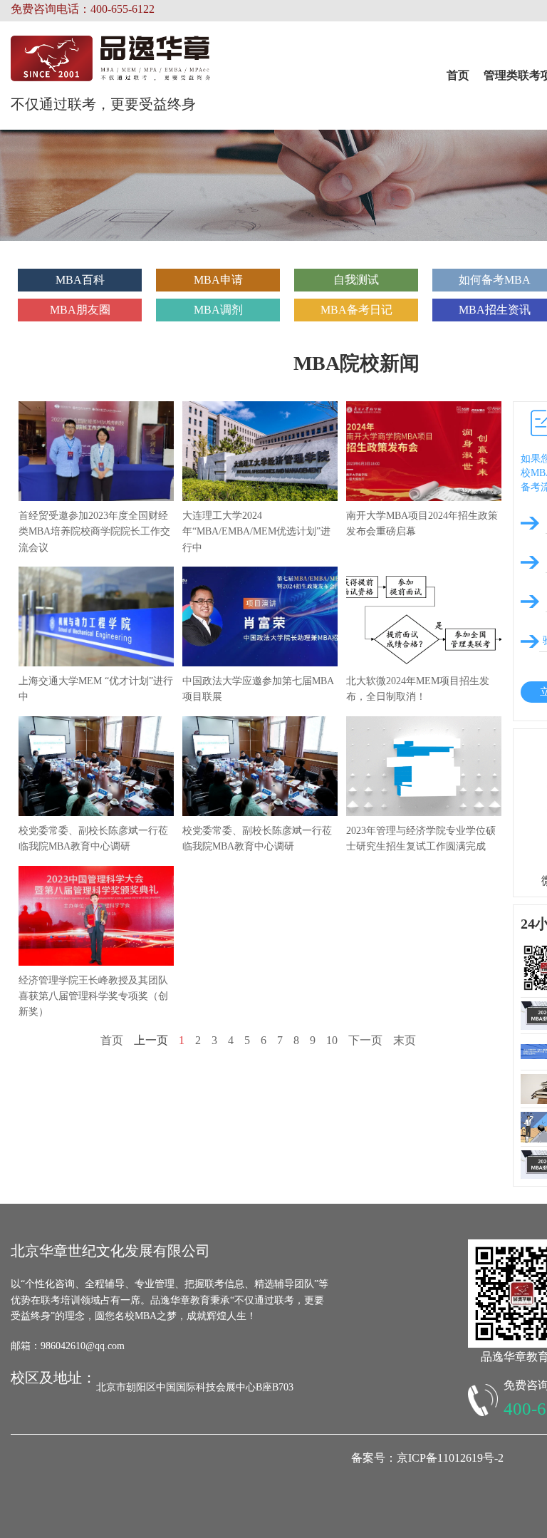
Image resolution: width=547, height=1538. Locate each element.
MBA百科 (80, 280)
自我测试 (356, 280)
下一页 (365, 1040)
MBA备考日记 (356, 310)
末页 (404, 1040)
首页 (458, 75)
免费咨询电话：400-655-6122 (83, 9)
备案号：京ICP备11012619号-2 (427, 1458)
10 (332, 1040)
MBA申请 (218, 280)
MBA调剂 (218, 310)
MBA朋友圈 (80, 310)
